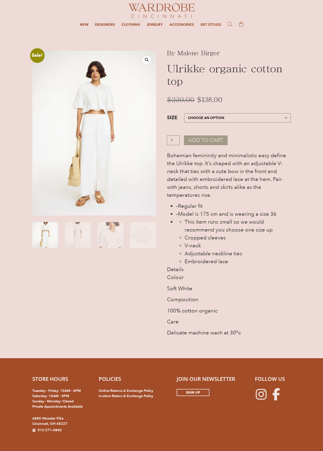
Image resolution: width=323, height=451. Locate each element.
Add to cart (205, 140)
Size (172, 117)
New (84, 24)
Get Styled (210, 24)
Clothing (131, 24)
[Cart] (241, 24)
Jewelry (155, 24)
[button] (147, 60)
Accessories (181, 24)
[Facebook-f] (276, 394)
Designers (105, 24)
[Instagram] (261, 394)
